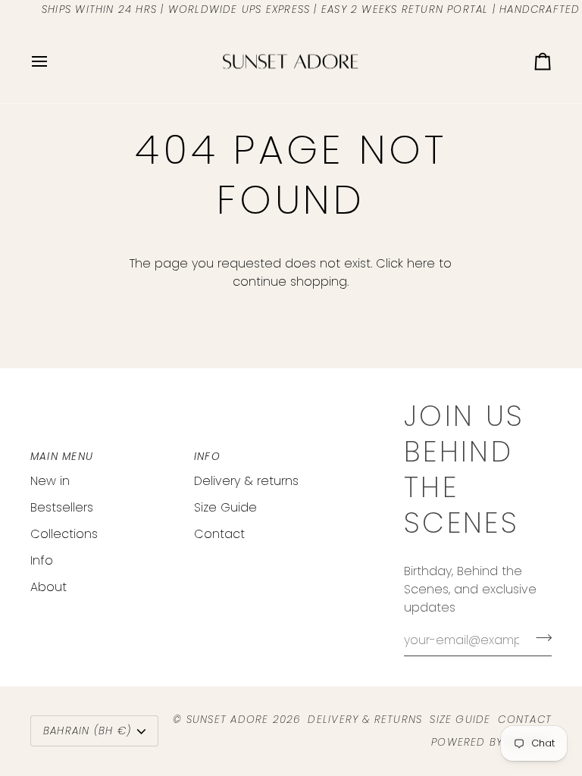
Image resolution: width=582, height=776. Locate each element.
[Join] (539, 638)
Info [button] (207, 456)
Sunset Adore (227, 719)
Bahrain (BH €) (87, 731)
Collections (64, 534)
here (421, 263)
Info (41, 560)
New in (50, 481)
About (48, 587)
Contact (219, 534)
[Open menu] (53, 62)
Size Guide (225, 507)
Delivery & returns (246, 481)
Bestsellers (61, 507)
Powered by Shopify (491, 742)
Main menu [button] (61, 456)
